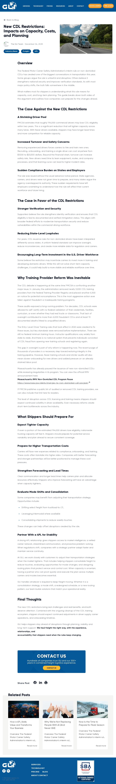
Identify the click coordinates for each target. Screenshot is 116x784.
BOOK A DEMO (95, 6)
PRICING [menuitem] (50, 6)
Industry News (11, 51)
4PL (36, 51)
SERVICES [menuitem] (26, 6)
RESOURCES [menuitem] (60, 6)
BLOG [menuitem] (45, 772)
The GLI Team (17, 44)
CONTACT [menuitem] (80, 6)
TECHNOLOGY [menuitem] (38, 6)
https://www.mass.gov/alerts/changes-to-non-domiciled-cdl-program (53, 383)
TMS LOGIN (108, 6)
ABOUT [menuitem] (70, 6)
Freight (26, 51)
